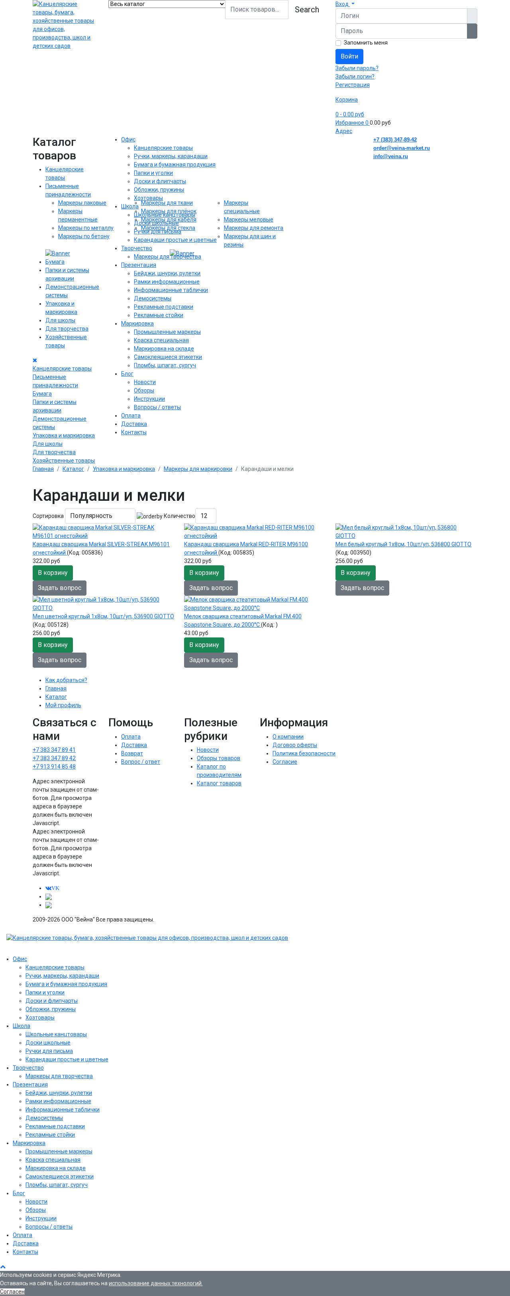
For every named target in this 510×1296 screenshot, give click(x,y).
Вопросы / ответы (157, 407)
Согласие (285, 762)
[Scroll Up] (3, 1266)
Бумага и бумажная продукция (175, 164)
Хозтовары (148, 198)
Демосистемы (152, 298)
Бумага (55, 262)
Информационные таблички (171, 290)
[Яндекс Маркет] (48, 905)
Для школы (60, 320)
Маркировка (137, 323)
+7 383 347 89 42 (54, 758)
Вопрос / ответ (140, 762)
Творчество (136, 248)
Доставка (134, 424)
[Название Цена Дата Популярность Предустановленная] (100, 515)
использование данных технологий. (156, 1283)
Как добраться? (66, 680)
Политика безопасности (304, 753)
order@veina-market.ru (401, 148)
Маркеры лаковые (82, 203)
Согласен (12, 1291)
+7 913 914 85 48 (54, 766)
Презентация (138, 265)
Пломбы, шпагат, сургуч (165, 365)
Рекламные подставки (163, 307)
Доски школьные (156, 223)
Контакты (134, 432)
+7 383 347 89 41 (54, 750)
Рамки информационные (167, 281)
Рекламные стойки (158, 315)
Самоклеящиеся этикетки (168, 357)
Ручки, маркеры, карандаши (171, 156)
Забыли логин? (355, 76)
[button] (345, 4)
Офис (128, 139)
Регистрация (352, 85)
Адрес (343, 131)
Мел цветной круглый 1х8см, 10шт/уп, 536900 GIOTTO (103, 616)
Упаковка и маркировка (64, 435)
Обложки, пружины (159, 189)
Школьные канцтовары (164, 215)
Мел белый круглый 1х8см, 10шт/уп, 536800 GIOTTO (403, 544)
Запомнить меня (366, 42)
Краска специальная (161, 340)
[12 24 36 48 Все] (205, 515)
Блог (127, 374)
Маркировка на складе (164, 348)
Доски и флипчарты (160, 181)
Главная (56, 688)
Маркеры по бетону (84, 236)
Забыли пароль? (357, 68)
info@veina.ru (390, 156)
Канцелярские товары (62, 368)
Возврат (132, 753)
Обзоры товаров (218, 758)
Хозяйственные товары (64, 460)
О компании (288, 736)
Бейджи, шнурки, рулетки (167, 273)
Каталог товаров (219, 783)
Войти (349, 56)
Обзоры (144, 390)
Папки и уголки (153, 173)
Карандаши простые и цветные (175, 240)
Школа (130, 206)
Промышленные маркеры (167, 332)
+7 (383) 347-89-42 (395, 140)
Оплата (131, 415)
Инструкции (149, 399)
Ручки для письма (157, 231)
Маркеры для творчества (167, 256)
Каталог (56, 697)
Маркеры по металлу (86, 228)
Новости (145, 382)
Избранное (352, 123)
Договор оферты (295, 745)
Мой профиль (63, 705)
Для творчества (66, 328)
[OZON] (48, 896)
